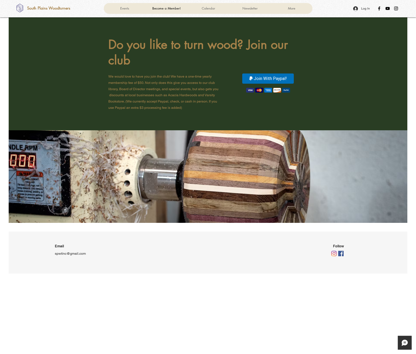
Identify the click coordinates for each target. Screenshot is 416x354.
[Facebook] (379, 8)
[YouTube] (387, 8)
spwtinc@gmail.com (70, 253)
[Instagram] (396, 8)
